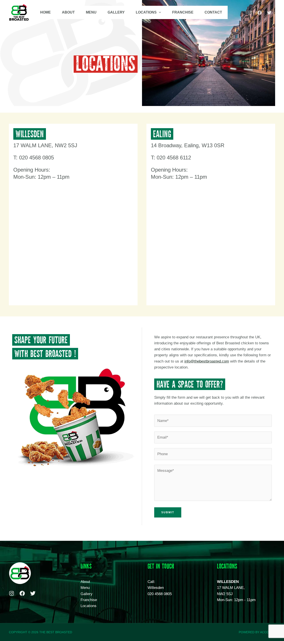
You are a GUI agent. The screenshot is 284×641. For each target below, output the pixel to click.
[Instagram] (250, 12)
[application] (159, 12)
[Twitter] (269, 12)
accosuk (267, 632)
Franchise (89, 600)
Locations (89, 606)
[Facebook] (259, 12)
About (85, 582)
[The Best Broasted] (19, 12)
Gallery (87, 594)
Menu (85, 588)
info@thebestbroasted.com (206, 361)
